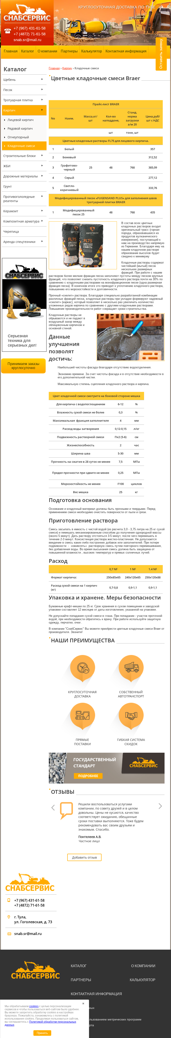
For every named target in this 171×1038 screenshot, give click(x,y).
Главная (11, 51)
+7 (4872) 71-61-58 (29, 34)
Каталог (27, 51)
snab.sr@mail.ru (27, 40)
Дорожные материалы (20, 176)
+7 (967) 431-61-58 (29, 28)
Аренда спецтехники (19, 242)
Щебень (9, 79)
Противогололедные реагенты (19, 199)
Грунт (7, 186)
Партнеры (69, 51)
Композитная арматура (21, 221)
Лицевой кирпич (21, 120)
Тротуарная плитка (18, 100)
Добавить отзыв (84, 857)
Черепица (11, 231)
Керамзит (10, 211)
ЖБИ (6, 166)
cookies (34, 1006)
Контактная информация (126, 51)
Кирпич (9, 110)
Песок (7, 90)
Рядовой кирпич (20, 128)
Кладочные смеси (21, 146)
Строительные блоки (19, 156)
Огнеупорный (18, 137)
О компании (47, 51)
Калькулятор (91, 51)
